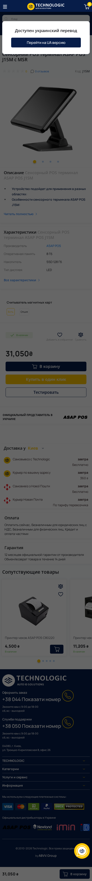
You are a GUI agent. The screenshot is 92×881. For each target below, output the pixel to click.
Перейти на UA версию (46, 42)
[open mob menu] (5, 6)
